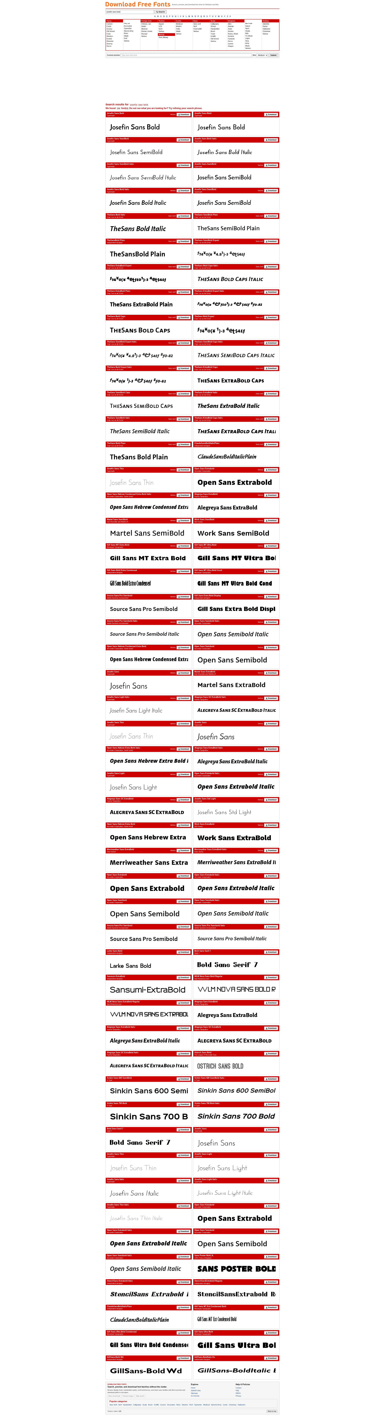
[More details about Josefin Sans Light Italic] (149, 710)
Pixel (191, 1405)
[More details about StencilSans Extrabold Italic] (149, 1294)
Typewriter (128, 28)
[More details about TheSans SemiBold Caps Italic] (236, 355)
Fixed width (197, 29)
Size (254, 55)
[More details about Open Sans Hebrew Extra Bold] (149, 837)
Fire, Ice (127, 23)
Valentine (266, 24)
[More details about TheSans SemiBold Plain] (236, 228)
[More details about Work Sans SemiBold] (236, 532)
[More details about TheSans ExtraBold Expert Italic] (236, 304)
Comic (109, 26)
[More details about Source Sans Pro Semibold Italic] (149, 634)
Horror (109, 46)
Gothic (178, 21)
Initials (126, 36)
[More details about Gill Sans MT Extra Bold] (149, 558)
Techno (162, 21)
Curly (109, 34)
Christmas (266, 31)
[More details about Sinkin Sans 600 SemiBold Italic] (236, 1091)
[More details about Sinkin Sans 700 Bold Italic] (236, 1116)
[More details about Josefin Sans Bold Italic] (236, 152)
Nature (247, 26)
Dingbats (231, 21)
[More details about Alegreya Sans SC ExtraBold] (149, 812)
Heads (247, 31)
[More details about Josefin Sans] (149, 685)
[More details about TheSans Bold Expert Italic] (149, 380)
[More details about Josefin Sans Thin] (149, 482)
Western (110, 36)
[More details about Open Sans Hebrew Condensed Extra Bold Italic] (149, 507)
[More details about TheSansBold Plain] (149, 253)
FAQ (237, 1390)
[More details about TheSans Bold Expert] (236, 329)
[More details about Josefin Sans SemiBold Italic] (149, 177)
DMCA (238, 1393)
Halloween (266, 29)
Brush (213, 31)
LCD (160, 26)
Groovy (109, 29)
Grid (125, 38)
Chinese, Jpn (146, 24)
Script (213, 21)
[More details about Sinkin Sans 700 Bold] (149, 1116)
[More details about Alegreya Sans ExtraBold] (236, 507)
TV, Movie (249, 36)
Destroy (109, 44)
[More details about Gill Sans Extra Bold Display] (236, 609)
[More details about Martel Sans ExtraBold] (236, 685)
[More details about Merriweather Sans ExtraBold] (149, 862)
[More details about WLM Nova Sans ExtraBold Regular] (149, 1015)
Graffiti (213, 36)
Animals (231, 26)
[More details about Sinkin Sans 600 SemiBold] (149, 1091)
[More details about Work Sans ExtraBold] (236, 837)
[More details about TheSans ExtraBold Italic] (236, 405)
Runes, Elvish (233, 34)
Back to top (272, 1411)
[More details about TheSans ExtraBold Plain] (149, 304)
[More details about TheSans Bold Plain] (149, 456)
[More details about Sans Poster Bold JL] (236, 1268)
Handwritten (215, 29)
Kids (246, 33)
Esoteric (231, 36)
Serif (195, 26)
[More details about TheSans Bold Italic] (149, 228)
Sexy (247, 41)
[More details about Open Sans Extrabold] (236, 482)
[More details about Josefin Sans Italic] (149, 1192)
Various (126, 41)
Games (230, 44)
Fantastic (231, 39)
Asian (230, 29)
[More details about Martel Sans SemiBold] (149, 532)
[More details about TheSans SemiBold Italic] (149, 431)
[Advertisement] (192, 80)
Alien (229, 24)
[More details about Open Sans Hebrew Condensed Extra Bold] (149, 659)
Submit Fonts (196, 1390)
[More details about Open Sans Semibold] (236, 659)
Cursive (163, 1405)
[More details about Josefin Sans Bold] (149, 126)
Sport (247, 28)
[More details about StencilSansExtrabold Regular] (236, 1294)
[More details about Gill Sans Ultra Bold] (236, 1345)
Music (247, 46)
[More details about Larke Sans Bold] (149, 964)
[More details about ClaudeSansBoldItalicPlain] (236, 456)
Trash (213, 34)
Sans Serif (113, 1405)
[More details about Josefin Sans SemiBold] (149, 152)
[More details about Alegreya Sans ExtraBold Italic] (236, 761)
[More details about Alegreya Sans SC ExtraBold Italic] (236, 710)
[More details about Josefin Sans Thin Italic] (149, 1218)
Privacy (238, 1396)
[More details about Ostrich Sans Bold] (236, 1065)
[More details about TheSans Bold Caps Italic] (236, 279)
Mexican (144, 29)
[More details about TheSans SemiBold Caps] (149, 405)
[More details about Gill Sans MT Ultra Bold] (236, 558)
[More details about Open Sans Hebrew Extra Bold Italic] (149, 761)
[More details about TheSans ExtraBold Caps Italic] (236, 431)
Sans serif (197, 24)
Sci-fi (160, 29)
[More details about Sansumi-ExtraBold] (149, 989)
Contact (238, 1388)
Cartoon (109, 24)
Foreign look (146, 21)
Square (161, 24)
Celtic (178, 29)
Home (193, 1388)
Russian (144, 34)
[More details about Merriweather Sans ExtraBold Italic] (236, 862)
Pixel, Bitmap (163, 37)
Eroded (109, 39)
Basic (195, 21)
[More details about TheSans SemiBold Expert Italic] (149, 355)
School (213, 26)
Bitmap (161, 34)
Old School (111, 31)
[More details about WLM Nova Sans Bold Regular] (236, 989)
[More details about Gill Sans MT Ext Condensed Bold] (236, 1319)
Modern (179, 26)
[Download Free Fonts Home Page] (138, 4)
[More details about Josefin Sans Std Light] (236, 812)
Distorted (110, 41)
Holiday (266, 21)
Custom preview (113, 55)
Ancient (230, 31)
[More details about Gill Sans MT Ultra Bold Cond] (236, 583)
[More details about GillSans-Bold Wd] (149, 1370)
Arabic (143, 26)
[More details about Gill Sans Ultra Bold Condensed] (149, 1345)
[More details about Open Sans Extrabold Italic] (236, 786)
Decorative (128, 26)
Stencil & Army (216, 1405)
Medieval (179, 24)
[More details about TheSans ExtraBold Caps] (236, 380)
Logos (247, 38)
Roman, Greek (146, 31)
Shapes (231, 46)
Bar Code (248, 23)
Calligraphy (215, 24)
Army (247, 43)
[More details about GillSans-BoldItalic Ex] (236, 1370)
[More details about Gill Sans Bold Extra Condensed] (149, 583)
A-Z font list (195, 1396)
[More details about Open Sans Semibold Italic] (236, 634)
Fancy (109, 21)
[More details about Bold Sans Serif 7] (236, 964)
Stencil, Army (128, 31)
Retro (126, 33)
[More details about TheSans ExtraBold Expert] (149, 279)
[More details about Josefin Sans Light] (149, 786)
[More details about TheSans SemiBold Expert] (236, 253)
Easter (265, 26)
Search (162, 12)
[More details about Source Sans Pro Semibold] (149, 609)
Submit (273, 55)
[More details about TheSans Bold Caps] (149, 329)
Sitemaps (194, 1393)
